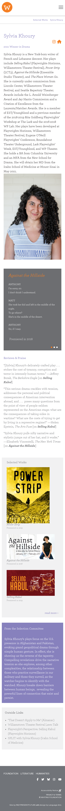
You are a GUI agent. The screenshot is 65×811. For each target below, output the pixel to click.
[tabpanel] (33, 310)
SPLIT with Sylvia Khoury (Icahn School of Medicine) (33, 740)
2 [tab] (54, 347)
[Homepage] (59, 42)
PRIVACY (49, 795)
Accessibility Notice (50, 790)
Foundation (11, 773)
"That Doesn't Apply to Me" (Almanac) (31, 720)
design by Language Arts (50, 805)
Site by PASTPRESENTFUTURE (23, 805)
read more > (51, 613)
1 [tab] (51, 347)
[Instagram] (54, 42)
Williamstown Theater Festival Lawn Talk (33, 724)
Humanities (42, 773)
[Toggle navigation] (61, 7)
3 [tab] (57, 347)
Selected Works (40, 20)
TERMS (58, 795)
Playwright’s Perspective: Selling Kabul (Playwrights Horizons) (31, 731)
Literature (27, 773)
